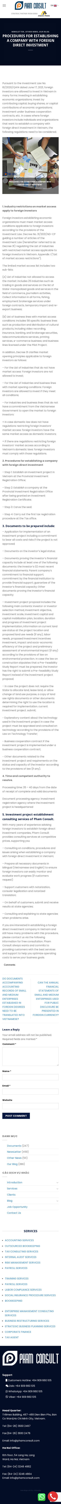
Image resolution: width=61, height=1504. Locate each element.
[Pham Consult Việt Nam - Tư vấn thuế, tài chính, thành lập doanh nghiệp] (30, 5)
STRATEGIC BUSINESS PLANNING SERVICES (30, 1326)
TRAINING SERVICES (16, 1278)
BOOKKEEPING (13, 1301)
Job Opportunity (17, 1207)
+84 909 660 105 (41, 1380)
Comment (9, 1044)
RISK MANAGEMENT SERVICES (22, 1262)
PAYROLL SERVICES (16, 1268)
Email (6, 1085)
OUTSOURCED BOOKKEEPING (22, 1246)
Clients (11, 1195)
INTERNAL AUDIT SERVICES (20, 1257)
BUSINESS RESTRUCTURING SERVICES (27, 1321)
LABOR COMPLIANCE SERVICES (23, 1290)
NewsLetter (18, 31)
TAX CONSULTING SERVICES (21, 1251)
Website (7, 1100)
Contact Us (14, 1213)
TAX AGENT (12, 1337)
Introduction (14, 1182)
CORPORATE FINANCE (18, 1332)
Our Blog (44, 31)
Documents (14, 1146)
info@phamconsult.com (25, 1440)
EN (52, 5)
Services (12, 1188)
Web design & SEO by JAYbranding (30, 1490)
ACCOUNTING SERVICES (19, 1240)
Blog (9, 1201)
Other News (31, 31)
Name (6, 1071)
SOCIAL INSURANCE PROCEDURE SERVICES (30, 1295)
